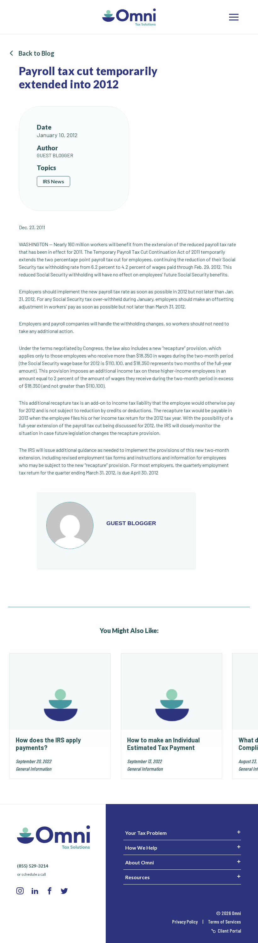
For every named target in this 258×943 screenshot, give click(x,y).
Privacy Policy (185, 921)
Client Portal (229, 931)
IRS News (53, 181)
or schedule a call (31, 874)
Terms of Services (224, 921)
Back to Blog (36, 53)
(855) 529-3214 (32, 865)
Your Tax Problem (146, 833)
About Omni (139, 862)
